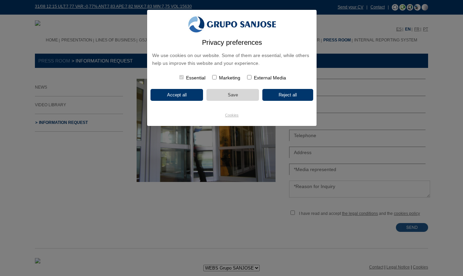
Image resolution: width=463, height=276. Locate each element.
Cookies (232, 115)
